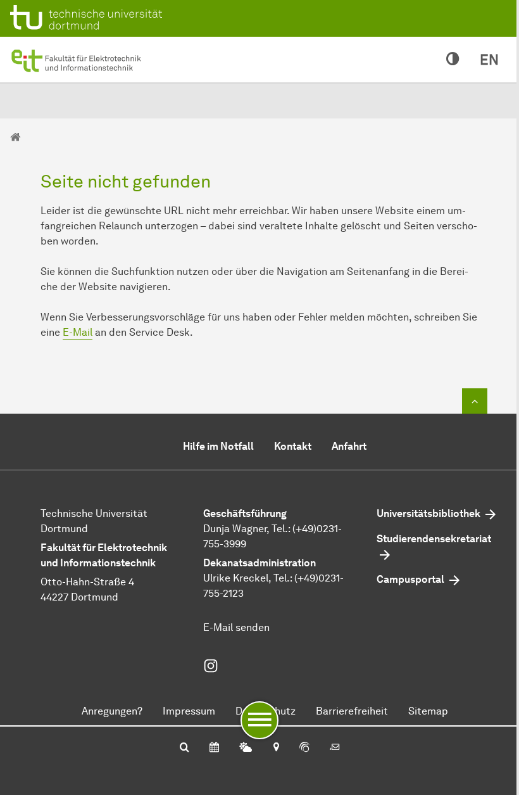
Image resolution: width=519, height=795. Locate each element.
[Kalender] (214, 748)
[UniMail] (335, 748)
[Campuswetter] (245, 748)
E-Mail (77, 332)
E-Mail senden (236, 627)
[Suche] (184, 748)
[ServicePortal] (304, 748)
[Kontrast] (453, 59)
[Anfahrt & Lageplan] (275, 748)
